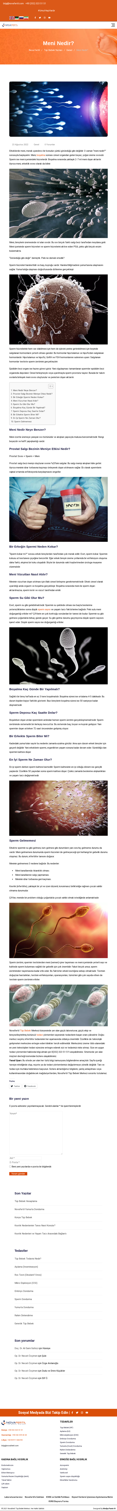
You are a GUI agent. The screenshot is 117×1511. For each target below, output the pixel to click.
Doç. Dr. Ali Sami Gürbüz (26, 1348)
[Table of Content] (50, 386)
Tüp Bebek (25, 1030)
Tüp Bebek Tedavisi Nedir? (28, 1258)
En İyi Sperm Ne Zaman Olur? (27, 418)
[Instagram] (45, 18)
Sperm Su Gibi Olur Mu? (24, 404)
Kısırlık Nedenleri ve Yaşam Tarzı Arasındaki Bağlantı (40, 1233)
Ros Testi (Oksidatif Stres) (28, 1275)
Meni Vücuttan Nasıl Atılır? (25, 401)
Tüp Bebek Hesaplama (26, 1201)
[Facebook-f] (35, 18)
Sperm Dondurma (23, 1299)
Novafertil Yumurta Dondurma (29, 1209)
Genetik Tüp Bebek (24, 1323)
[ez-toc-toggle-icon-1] (49, 386)
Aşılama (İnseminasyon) (26, 1266)
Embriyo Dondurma (24, 1291)
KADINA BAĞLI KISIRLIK (14, 1459)
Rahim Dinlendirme (24, 1315)
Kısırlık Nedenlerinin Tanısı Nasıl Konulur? (35, 1225)
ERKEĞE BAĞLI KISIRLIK (73, 1459)
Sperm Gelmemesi (23, 421)
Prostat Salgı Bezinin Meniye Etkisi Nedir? (33, 394)
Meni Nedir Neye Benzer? (25, 390)
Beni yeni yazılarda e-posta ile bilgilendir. (32, 1166)
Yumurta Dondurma (24, 1307)
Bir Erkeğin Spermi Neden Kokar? (28, 397)
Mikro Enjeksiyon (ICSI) (26, 1283)
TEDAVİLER (66, 1421)
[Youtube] (49, 18)
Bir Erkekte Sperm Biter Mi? (26, 414)
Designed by (104, 1509)
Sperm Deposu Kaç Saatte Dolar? (29, 411)
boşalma (41, 155)
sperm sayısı (44, 609)
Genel (36, 144)
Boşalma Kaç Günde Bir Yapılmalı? (29, 407)
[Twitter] (40, 18)
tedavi (40, 1035)
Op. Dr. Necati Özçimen (26, 1355)
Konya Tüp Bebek (23, 1217)
